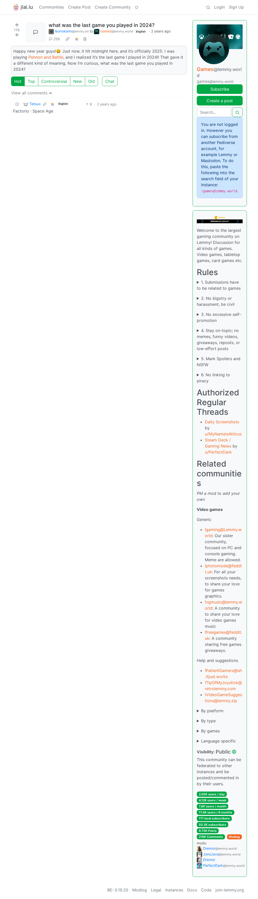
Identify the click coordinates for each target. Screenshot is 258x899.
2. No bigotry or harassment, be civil (216, 301)
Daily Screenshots (222, 421)
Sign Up (236, 7)
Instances (174, 889)
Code (206, 889)
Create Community (113, 7)
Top (31, 81)
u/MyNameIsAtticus (223, 433)
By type (208, 720)
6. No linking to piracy (213, 377)
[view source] (85, 39)
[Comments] (35, 32)
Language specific (218, 740)
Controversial (54, 81)
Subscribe (219, 89)
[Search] (208, 7)
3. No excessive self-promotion (219, 317)
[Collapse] (17, 104)
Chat (109, 81)
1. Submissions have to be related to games (219, 285)
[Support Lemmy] (136, 7)
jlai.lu (27, 7)
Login (219, 7)
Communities (51, 7)
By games (210, 730)
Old (91, 81)
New (77, 81)
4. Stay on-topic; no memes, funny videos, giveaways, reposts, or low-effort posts (218, 339)
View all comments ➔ (31, 92)
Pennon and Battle (45, 57)
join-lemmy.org (229, 889)
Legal (156, 889)
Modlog (234, 837)
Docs (192, 889)
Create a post (220, 100)
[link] (67, 39)
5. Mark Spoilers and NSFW (218, 361)
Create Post (79, 7)
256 (56, 39)
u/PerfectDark (218, 452)
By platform (212, 710)
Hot (17, 81)
